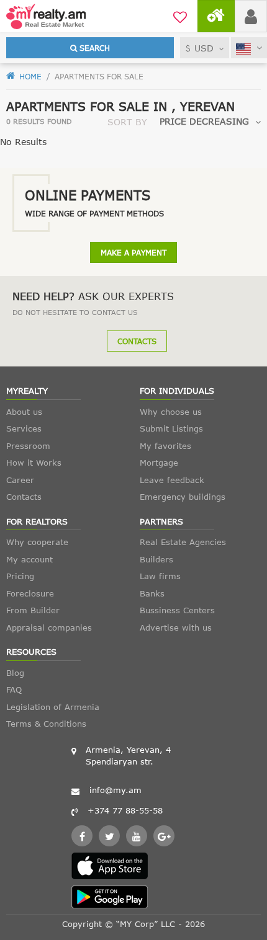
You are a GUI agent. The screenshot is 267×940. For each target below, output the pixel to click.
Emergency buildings (182, 497)
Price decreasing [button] (204, 121)
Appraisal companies (49, 627)
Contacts (136, 341)
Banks (152, 593)
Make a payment (133, 252)
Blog (15, 673)
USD (204, 48)
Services (24, 428)
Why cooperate (37, 542)
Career (20, 480)
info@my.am (115, 790)
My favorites (165, 446)
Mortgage (159, 463)
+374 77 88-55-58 (125, 810)
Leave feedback (172, 480)
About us (24, 412)
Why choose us (171, 412)
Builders (156, 559)
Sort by (127, 122)
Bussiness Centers (177, 610)
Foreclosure (30, 593)
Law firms (160, 576)
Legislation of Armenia (52, 707)
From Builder (33, 610)
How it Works (33, 463)
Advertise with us (176, 627)
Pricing (20, 576)
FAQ (14, 689)
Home (29, 76)
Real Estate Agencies (183, 542)
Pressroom (28, 446)
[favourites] (180, 15)
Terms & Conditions (46, 724)
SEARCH (93, 47)
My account (29, 559)
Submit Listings (171, 428)
